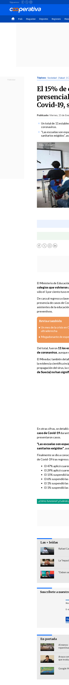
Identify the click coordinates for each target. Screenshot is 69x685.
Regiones (56, 19)
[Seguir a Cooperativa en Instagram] (30, 2)
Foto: (41, 145)
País (20, 19)
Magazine (31, 19)
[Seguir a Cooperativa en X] (26, 2)
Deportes (43, 19)
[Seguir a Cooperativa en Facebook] (22, 2)
